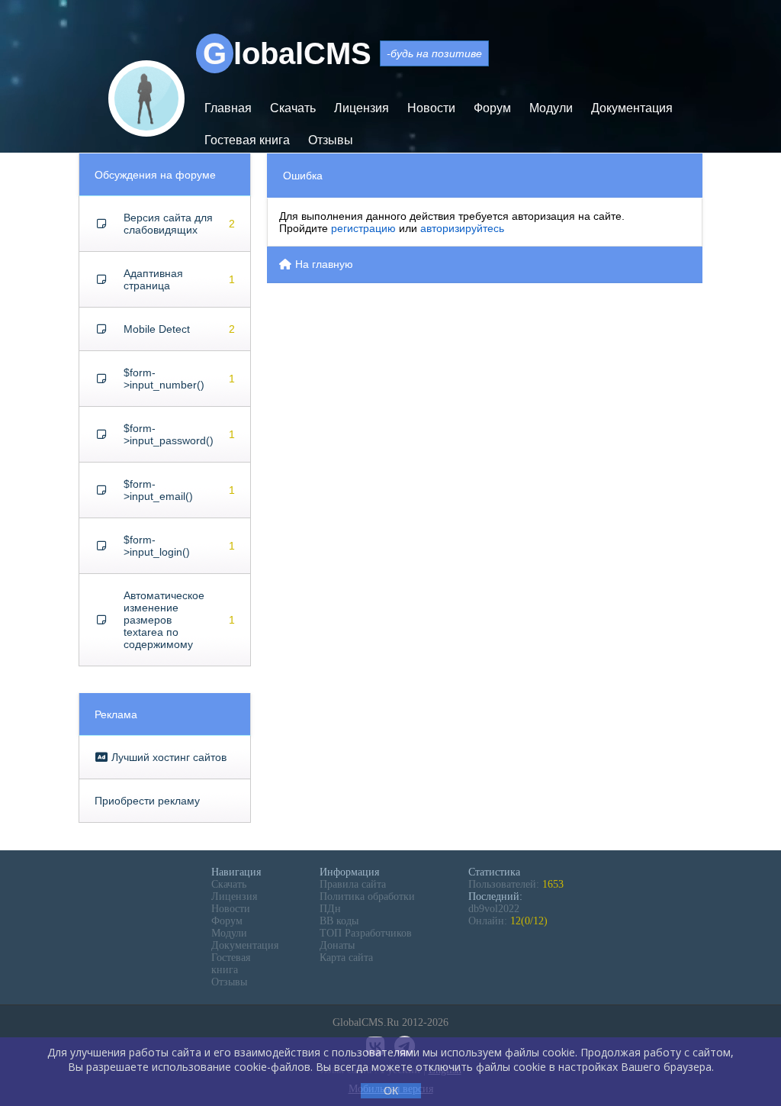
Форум (492, 108)
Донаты (337, 945)
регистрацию (363, 228)
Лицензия (361, 108)
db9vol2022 (493, 908)
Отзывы (330, 140)
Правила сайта (353, 884)
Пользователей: (516, 884)
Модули (551, 108)
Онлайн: (508, 921)
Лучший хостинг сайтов (167, 757)
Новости (431, 108)
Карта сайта (346, 957)
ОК (391, 1091)
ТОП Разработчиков (366, 933)
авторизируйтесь (462, 228)
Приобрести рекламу (147, 801)
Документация (632, 108)
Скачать (293, 108)
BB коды (339, 921)
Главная (228, 108)
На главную (322, 264)
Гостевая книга (247, 140)
